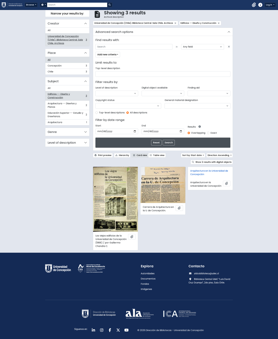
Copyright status (105, 100)
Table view (158, 155)
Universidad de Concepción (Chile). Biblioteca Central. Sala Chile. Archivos (67, 40)
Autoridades (147, 273)
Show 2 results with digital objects (213, 162)
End (144, 125)
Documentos (148, 278)
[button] (254, 5)
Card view (141, 155)
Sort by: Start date (192, 155)
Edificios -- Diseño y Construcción (67, 95)
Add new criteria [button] (106, 54)
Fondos (145, 284)
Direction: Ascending (219, 155)
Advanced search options (114, 32)
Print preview (104, 155)
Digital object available (155, 87)
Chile (67, 72)
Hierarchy (123, 155)
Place (52, 53)
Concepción (67, 66)
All (49, 30)
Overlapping (198, 133)
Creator (53, 23)
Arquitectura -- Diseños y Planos (67, 105)
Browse (30, 4)
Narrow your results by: (67, 13)
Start (98, 125)
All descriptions (138, 112)
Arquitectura (67, 123)
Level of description (62, 143)
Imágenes (146, 289)
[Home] (13, 5)
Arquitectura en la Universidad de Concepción (209, 172)
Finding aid (194, 87)
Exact (214, 133)
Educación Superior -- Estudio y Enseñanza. (67, 114)
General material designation (181, 100)
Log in (269, 4)
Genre (52, 132)
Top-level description (107, 68)
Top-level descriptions (112, 112)
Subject (53, 81)
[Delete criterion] (228, 47)
